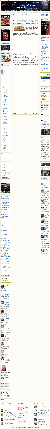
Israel (6, 254)
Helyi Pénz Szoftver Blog (4, 230)
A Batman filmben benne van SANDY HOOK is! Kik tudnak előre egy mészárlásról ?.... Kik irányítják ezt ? (45, 229)
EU (5, 247)
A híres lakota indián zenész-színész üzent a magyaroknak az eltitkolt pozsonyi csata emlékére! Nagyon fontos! (5, 344)
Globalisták (6, 250)
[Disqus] (25, 79)
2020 (3, 72)
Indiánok (8, 253)
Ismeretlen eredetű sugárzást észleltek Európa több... (5, 116)
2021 (3, 71)
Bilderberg (9, 241)
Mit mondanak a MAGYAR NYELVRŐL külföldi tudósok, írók (5, 204)
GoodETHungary (3, 231)
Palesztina (2, 262)
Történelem (8, 267)
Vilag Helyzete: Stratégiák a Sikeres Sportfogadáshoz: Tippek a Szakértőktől (44, 117)
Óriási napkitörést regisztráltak (5, 126)
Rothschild (2, 263)
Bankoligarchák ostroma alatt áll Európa (5, 107)
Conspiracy (3, 245)
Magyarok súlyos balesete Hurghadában (5, 128)
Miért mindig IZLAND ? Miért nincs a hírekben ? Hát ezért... (7, 358)
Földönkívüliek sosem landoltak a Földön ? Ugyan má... (5, 124)
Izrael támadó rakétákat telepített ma (5, 86)
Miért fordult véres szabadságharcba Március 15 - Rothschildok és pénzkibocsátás (6, 351)
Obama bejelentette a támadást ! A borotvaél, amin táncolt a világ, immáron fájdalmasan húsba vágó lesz (45, 243)
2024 (3, 68)
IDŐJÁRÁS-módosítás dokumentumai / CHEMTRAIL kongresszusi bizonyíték (5, 210)
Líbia (4, 256)
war (9, 269)
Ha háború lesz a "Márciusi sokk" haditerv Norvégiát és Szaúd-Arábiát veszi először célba (7, 319)
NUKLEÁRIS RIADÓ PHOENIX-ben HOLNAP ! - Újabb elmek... (5, 136)
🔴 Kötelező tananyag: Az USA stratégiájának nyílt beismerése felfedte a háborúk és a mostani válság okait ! (45, 41)
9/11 (1, 238)
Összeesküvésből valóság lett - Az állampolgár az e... (5, 88)
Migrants (6, 258)
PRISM (8, 261)
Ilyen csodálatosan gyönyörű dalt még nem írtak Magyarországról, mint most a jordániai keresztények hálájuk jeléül (5, 336)
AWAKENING (6, 238)
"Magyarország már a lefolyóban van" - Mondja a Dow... (5, 102)
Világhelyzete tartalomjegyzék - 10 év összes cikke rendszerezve (5, 198)
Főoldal (25, 113)
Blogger (38, 427)
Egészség (8, 248)
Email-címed (3, 167)
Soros (6, 263)
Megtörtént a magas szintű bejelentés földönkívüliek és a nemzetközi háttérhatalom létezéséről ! (45, 184)
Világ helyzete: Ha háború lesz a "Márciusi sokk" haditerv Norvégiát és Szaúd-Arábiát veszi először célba (44, 111)
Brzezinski (9, 242)
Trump (9, 265)
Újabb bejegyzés (15, 113)
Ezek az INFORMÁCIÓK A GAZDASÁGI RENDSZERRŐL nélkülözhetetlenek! (5, 200)
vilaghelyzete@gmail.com (45, 158)
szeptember (4, 148)
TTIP (1, 265)
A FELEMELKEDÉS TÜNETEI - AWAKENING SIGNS (5, 220)
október (4, 147)
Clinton (6, 243)
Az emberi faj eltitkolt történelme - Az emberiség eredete (5, 214)
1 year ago (48, 124)
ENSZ (3, 247)
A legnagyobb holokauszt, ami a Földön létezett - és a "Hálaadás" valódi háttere (46, 250)
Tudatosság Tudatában (4, 234)
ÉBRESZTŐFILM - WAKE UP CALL (5, 217)
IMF (3, 252)
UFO (6, 268)
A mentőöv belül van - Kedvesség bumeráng (5, 100)
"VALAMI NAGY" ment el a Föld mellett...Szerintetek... (5, 142)
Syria (3, 264)
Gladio (1, 250)
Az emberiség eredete (4, 240)
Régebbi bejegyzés (35, 113)
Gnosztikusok (2, 251)
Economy (8, 247)
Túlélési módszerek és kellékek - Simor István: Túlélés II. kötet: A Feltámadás (46, 221)
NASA (8, 259)
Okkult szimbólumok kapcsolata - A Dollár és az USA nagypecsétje (5, 205)
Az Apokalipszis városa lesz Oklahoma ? (5, 112)
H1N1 (6, 251)
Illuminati (8, 252)
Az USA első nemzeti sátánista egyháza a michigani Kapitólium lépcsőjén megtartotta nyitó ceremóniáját (46, 236)
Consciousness (5, 244)
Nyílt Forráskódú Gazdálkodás (5, 229)
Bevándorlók (4, 241)
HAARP (8, 251)
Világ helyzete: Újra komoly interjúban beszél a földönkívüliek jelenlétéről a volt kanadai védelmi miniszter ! (45, 124)
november (4, 84)
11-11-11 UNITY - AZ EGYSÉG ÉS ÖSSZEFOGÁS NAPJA (5, 119)
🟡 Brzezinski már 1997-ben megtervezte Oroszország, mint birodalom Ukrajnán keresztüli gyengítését (44, 44)
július (3, 150)
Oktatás (7, 260)
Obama (2, 260)
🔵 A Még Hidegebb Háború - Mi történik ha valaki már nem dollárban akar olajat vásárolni (45, 51)
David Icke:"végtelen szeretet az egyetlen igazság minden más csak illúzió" (5, 225)
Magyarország (8, 256)
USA (9, 268)
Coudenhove (2, 246)
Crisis (6, 246)
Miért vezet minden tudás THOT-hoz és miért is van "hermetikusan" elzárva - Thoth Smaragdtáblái (45, 201)
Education (4, 248)
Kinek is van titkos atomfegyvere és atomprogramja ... (5, 114)
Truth (5, 266)
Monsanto (5, 259)
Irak (1, 254)
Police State (7, 262)
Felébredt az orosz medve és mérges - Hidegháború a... (5, 92)
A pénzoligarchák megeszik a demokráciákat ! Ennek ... (5, 109)
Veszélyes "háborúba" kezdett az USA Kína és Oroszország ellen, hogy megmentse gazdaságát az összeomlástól (10, 414)
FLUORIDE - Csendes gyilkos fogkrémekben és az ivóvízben (5, 216)
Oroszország (2, 261)
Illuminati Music (4, 253)
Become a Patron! (43, 89)
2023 (3, 69)
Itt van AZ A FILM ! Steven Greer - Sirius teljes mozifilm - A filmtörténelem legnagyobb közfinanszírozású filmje (9, 410)
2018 (3, 74)
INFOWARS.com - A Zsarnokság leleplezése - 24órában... (5, 139)
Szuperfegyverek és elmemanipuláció (5, 90)
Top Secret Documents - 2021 (5, 202)
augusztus (4, 149)
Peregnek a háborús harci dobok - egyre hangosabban (5, 97)
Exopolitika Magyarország (4, 280)
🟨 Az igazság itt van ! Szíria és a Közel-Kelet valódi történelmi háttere (45, 61)
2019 (3, 73)
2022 (3, 70)
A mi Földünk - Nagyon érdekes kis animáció (5, 145)
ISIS (5, 252)
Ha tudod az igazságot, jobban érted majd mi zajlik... (5, 104)
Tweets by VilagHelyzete (44, 178)
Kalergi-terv (2, 255)
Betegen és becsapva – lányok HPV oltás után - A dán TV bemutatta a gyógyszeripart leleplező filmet (5, 287)
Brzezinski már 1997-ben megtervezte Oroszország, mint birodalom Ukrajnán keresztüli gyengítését (44, 15)
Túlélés (3, 268)
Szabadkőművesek (7, 264)
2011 (2, 82)
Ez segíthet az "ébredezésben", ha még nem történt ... (5, 95)
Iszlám (9, 254)
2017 (3, 75)
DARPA (9, 246)
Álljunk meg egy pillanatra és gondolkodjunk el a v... (5, 133)
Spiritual (9, 263)
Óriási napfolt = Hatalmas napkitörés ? (5, 131)
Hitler (1, 252)
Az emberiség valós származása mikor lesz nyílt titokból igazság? (46, 208)
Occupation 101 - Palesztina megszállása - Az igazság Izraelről (5, 222)
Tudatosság (3, 267)
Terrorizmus (5, 265)
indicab (44, 107)
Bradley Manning (5, 242)
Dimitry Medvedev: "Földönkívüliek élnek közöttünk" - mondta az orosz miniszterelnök (46, 215)
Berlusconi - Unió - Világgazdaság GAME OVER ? (5, 122)
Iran (3, 254)
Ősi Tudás (4, 270)
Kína (5, 255)
